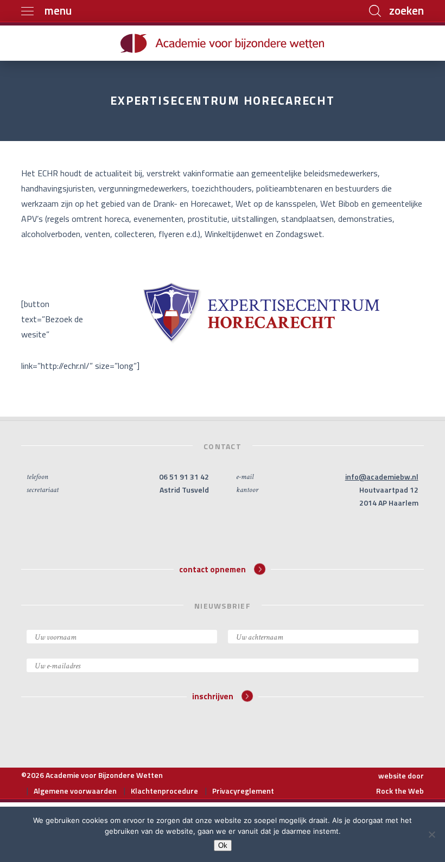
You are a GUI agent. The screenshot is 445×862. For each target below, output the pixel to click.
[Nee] (431, 834)
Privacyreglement (243, 790)
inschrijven (212, 696)
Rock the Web (400, 790)
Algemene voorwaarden (75, 790)
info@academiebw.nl (381, 476)
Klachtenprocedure (164, 790)
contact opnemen (212, 569)
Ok (222, 845)
